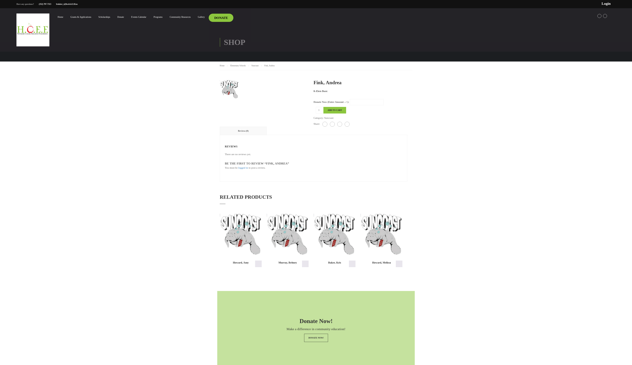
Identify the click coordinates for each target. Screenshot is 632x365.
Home (60, 17)
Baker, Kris (334, 262)
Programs (158, 17)
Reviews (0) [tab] (243, 131)
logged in (243, 167)
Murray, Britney (287, 262)
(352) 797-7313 (45, 4)
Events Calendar (138, 17)
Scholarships (104, 17)
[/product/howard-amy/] (241, 234)
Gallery (201, 17)
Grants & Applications (80, 17)
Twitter (605, 16)
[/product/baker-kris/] (335, 234)
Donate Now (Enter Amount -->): (331, 102)
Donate (120, 17)
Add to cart (335, 110)
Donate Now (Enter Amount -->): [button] (258, 264)
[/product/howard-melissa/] (381, 234)
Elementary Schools (238, 65)
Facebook (599, 16)
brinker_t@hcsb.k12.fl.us (67, 4)
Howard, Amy (241, 262)
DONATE (221, 18)
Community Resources (180, 17)
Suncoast (255, 65)
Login (606, 3)
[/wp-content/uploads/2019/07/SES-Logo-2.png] (229, 89)
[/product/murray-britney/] (288, 234)
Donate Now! (316, 338)
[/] (32, 32)
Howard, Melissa (381, 262)
